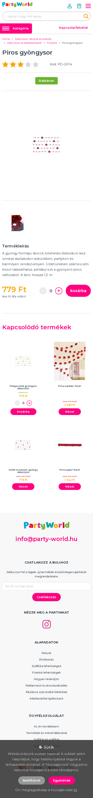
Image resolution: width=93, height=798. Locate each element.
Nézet (69, 411)
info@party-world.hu (46, 539)
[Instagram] (46, 624)
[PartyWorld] (17, 4)
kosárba (78, 290)
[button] (70, 6)
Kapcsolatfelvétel (73, 28)
